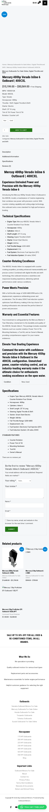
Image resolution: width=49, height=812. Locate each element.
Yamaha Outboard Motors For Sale (24, 706)
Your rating (10, 481)
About (24, 774)
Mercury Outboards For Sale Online (19, 64)
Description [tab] (6, 152)
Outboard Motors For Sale (24, 771)
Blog (24, 758)
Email (7, 511)
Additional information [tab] (10, 157)
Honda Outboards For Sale (24, 712)
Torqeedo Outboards (24, 715)
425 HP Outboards (24, 752)
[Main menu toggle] (45, 2)
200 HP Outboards (24, 740)
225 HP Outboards (24, 743)
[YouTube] (16, 807)
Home (4, 64)
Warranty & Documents (24, 786)
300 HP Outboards (24, 749)
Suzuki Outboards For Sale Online (24, 722)
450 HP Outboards (24, 755)
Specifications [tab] (7, 161)
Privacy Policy (24, 780)
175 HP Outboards (24, 737)
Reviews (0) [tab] (6, 166)
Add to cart (21, 130)
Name (8, 501)
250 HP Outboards (24, 746)
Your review (11, 486)
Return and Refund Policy (24, 789)
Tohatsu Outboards (24, 719)
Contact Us (24, 777)
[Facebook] (11, 807)
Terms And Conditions (24, 783)
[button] (32, 807)
